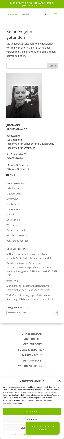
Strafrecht (12, 199)
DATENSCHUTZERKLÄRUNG (32, 435)
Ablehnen (32, 419)
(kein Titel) (12, 280)
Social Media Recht (32, 349)
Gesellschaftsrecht (16, 235)
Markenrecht (13, 209)
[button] (59, 380)
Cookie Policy (13, 435)
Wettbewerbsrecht (16, 225)
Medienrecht (13, 193)
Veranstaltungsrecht (17, 240)
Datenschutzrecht (16, 230)
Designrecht (13, 219)
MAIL (12, 175)
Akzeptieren (32, 411)
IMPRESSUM (50, 435)
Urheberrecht (14, 188)
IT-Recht (10, 214)
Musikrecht (12, 204)
